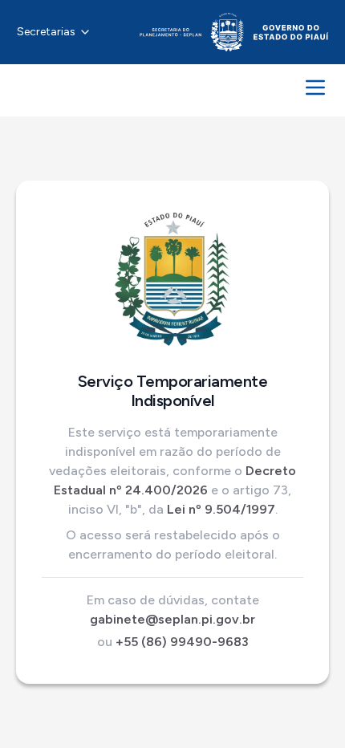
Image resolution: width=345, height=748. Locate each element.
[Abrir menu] (315, 87)
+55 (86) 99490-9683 (182, 641)
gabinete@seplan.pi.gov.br (172, 619)
